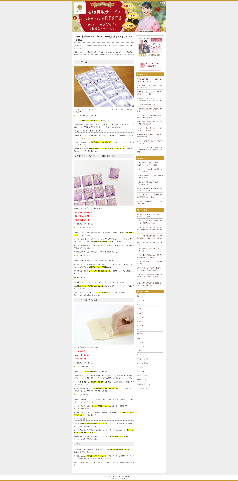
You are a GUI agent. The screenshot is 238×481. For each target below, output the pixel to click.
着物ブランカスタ (142, 359)
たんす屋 (140, 325)
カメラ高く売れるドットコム (146, 388)
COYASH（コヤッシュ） (145, 380)
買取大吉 (140, 334)
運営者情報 (113, 478)
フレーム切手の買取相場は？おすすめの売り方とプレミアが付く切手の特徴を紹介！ (149, 277)
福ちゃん (140, 296)
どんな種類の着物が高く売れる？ (147, 104)
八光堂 (139, 350)
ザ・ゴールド (141, 300)
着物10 (139, 321)
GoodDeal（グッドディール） (146, 384)
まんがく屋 (140, 346)
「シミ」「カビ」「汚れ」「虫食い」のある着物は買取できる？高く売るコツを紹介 (149, 150)
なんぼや (140, 329)
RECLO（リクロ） (143, 375)
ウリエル (140, 304)
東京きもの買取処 (142, 363)
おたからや (140, 317)
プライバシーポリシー (122, 478)
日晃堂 (139, 354)
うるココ (140, 342)
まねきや (140, 313)
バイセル (140, 308)
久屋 (138, 338)
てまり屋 (140, 367)
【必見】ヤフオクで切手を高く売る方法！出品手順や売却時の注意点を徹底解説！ (149, 229)
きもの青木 (140, 371)
